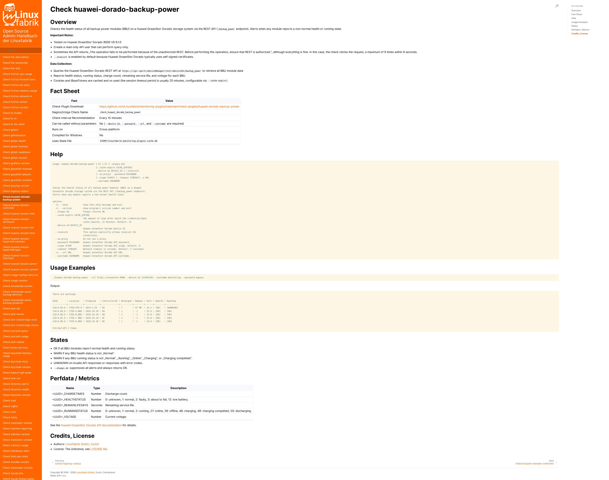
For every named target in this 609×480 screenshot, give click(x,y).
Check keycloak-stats (15, 361)
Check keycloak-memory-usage (18, 354)
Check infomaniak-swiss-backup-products (17, 301)
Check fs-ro (9, 118)
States (574, 26)
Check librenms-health (16, 389)
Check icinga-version (15, 280)
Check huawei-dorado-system (20, 269)
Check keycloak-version (17, 367)
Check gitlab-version (15, 157)
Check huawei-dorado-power (20, 263)
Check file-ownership (15, 62)
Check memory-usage (15, 445)
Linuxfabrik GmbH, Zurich (82, 444)
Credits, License (579, 33)
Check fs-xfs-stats (14, 124)
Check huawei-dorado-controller (16, 207)
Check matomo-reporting (17, 428)
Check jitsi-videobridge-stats (20, 319)
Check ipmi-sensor (13, 314)
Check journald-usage (15, 336)
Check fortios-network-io (17, 96)
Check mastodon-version (17, 422)
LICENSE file (99, 449)
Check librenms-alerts (16, 383)
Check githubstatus (14, 135)
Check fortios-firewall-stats (19, 79)
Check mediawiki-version (17, 439)
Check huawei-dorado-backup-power (17, 198)
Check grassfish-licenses (17, 168)
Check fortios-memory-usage (20, 90)
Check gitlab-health (14, 140)
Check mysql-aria (13, 473)
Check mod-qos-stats (15, 456)
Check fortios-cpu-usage (17, 73)
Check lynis (9, 411)
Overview (576, 10)
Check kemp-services (15, 347)
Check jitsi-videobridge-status (21, 325)
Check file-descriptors (16, 57)
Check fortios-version (15, 107)
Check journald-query (15, 330)
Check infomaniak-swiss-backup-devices (17, 293)
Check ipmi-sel (11, 308)
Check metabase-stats (16, 450)
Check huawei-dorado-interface (16, 257)
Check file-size (11, 68)
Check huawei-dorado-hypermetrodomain (16, 240)
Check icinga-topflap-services (20, 275)
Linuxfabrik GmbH (85, 472)
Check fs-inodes (12, 112)
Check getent (10, 129)
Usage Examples (579, 22)
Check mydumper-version (18, 467)
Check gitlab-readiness (16, 152)
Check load (9, 400)
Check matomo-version (16, 434)
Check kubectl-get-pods (17, 372)
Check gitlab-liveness (15, 146)
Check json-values (13, 341)
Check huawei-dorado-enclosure (16, 220)
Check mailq (10, 417)
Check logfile (10, 406)
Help (573, 18)
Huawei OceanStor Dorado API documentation (91, 425)
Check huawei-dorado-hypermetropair (16, 248)
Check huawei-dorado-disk (19, 213)
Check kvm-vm (11, 378)
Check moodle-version (16, 461)
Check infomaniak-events (17, 286)
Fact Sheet (576, 14)
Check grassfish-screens (17, 180)
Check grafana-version (16, 163)
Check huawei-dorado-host (19, 233)
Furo (64, 475)
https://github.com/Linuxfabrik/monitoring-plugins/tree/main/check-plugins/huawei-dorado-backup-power (169, 106)
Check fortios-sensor (15, 101)
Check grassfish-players (17, 174)
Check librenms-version (16, 395)
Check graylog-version (16, 185)
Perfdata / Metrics (580, 29)
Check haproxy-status (16, 191)
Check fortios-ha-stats (16, 85)
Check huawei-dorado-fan (18, 227)
